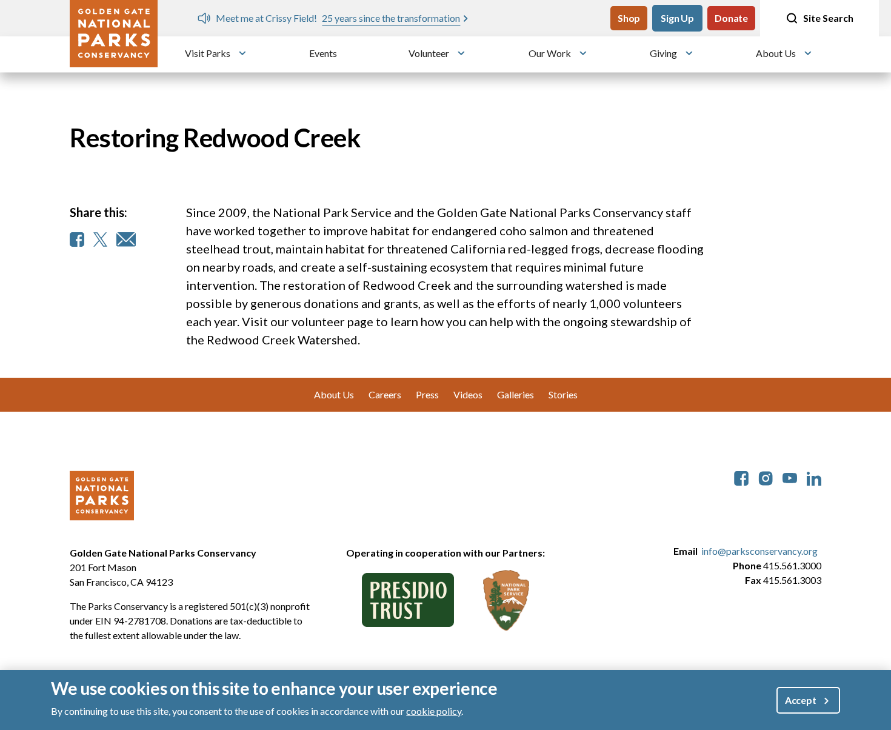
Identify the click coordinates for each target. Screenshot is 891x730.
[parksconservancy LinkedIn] (814, 477)
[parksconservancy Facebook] (741, 477)
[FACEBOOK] (77, 239)
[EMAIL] (126, 239)
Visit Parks (207, 53)
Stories (563, 394)
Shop (629, 18)
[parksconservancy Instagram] (765, 477)
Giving (663, 53)
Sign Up (677, 18)
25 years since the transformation (390, 18)
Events (323, 53)
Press (427, 394)
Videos (467, 394)
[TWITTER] (100, 239)
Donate (731, 18)
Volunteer (429, 53)
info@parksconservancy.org (759, 551)
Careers (385, 394)
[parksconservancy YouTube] (790, 477)
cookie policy (433, 711)
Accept (800, 700)
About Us (776, 53)
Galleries (515, 394)
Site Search (828, 18)
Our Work (550, 53)
